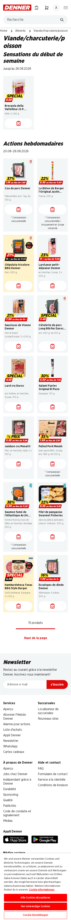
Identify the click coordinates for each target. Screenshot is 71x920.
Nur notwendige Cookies (35, 906)
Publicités (9, 805)
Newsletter (10, 740)
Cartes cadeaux (13, 752)
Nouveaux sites (48, 718)
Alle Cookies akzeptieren (35, 897)
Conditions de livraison (53, 785)
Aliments (20, 30)
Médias (8, 820)
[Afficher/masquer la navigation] (65, 7)
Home (3, 30)
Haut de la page (35, 638)
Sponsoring (10, 794)
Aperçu (8, 709)
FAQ (41, 768)
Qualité (8, 800)
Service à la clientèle (51, 779)
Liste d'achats (12, 729)
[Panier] (46, 7)
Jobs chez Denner (15, 774)
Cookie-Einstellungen (35, 915)
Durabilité (9, 789)
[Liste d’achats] (36, 7)
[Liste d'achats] (18, 123)
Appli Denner (12, 735)
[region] (35, 886)
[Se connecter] (56, 8)
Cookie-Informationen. (42, 890)
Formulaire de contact (53, 774)
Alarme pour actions (16, 724)
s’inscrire (57, 684)
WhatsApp (10, 746)
